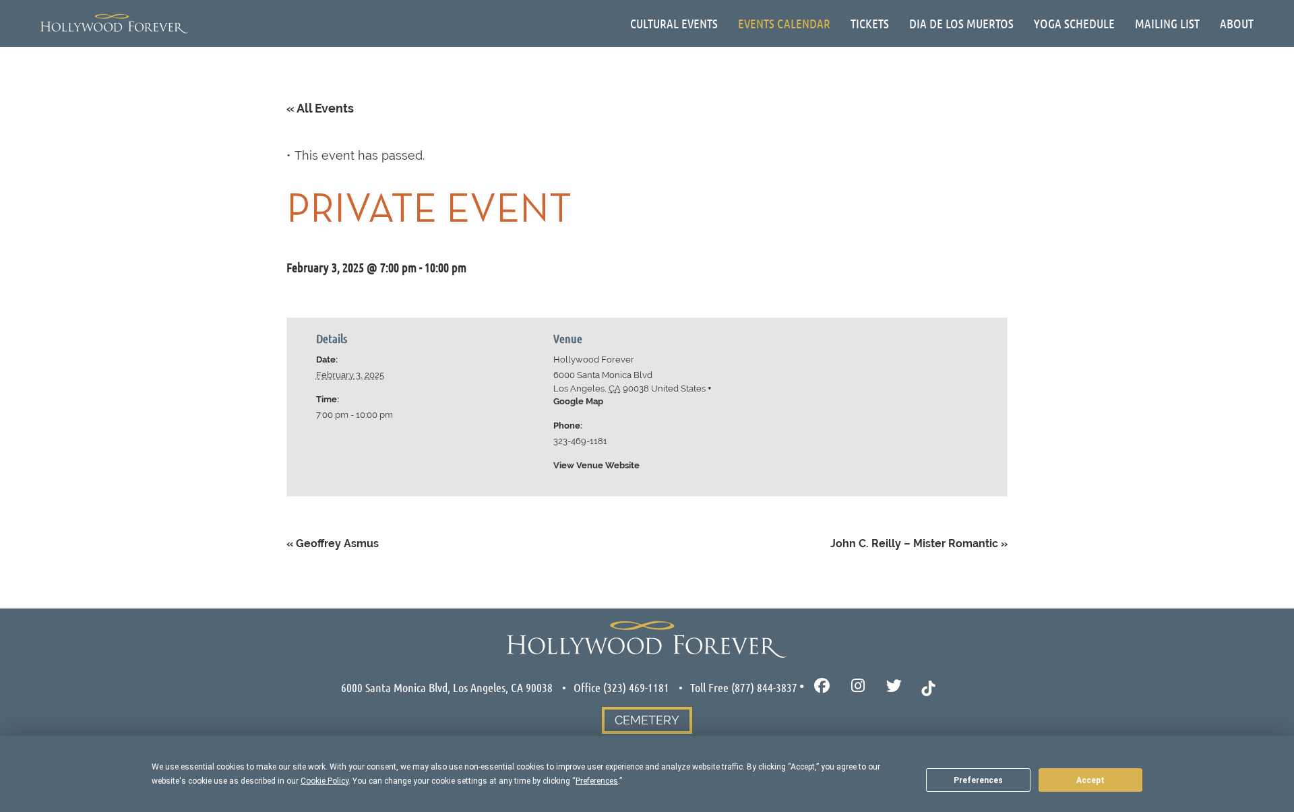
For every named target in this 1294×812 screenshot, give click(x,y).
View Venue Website (596, 465)
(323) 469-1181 (636, 687)
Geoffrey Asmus (332, 543)
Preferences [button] (597, 781)
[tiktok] (928, 687)
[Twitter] (894, 686)
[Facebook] (822, 686)
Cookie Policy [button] (324, 781)
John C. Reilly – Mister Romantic (919, 543)
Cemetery (647, 720)
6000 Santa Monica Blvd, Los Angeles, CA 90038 (447, 687)
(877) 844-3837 (764, 687)
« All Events (320, 108)
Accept (1090, 780)
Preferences (978, 780)
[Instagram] (858, 686)
